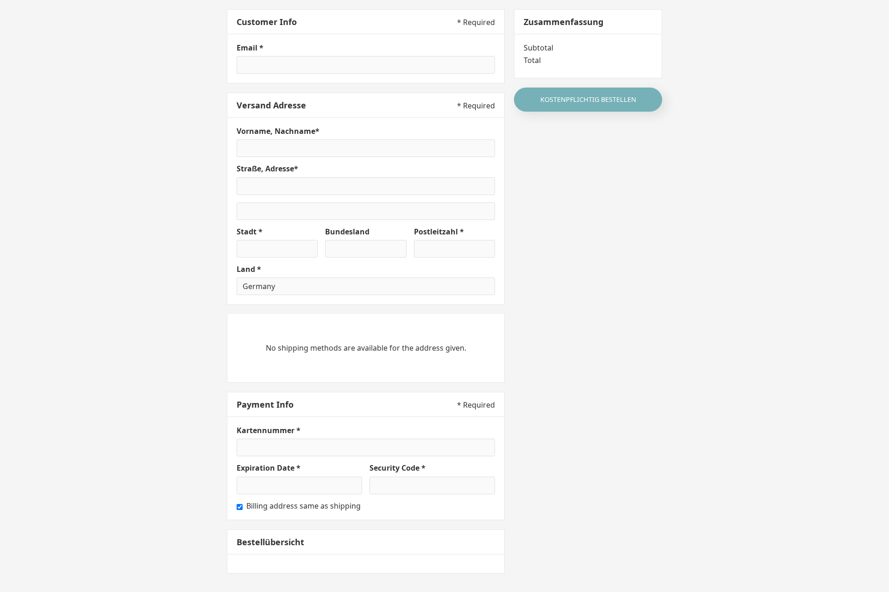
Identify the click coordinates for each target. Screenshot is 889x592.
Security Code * (397, 468)
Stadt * (250, 231)
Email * (250, 48)
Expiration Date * (269, 468)
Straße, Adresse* (267, 168)
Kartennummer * (269, 430)
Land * (249, 269)
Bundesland (347, 231)
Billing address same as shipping (303, 506)
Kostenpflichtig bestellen (588, 99)
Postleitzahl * (439, 231)
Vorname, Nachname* (278, 131)
